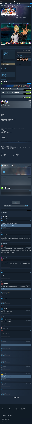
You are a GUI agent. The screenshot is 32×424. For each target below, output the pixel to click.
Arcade (18, 23)
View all (29, 190)
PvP (8, 23)
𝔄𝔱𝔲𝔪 (3, 306)
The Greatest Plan (5, 243)
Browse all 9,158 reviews (16, 397)
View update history (4, 73)
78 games (4, 244)
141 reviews (7, 270)
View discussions (3, 75)
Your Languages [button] (4, 212)
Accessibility (16, 408)
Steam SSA (3, 408)
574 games (4, 328)
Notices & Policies (17, 409)
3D (12, 23)
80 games (4, 218)
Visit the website (3, 72)
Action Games (4, 5)
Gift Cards (3, 412)
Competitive (21, 23)
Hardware (10, 409)
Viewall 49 (29, 59)
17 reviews (6, 218)
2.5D (27, 23)
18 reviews (4, 258)
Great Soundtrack (24, 23)
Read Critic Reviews (7, 188)
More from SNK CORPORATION (8, 165)
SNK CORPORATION (14, 21)
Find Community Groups (4, 76)
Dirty (3, 281)
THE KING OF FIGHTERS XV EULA (5, 64)
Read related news (4, 74)
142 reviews (7, 328)
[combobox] (23, 3)
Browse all (29, 100)
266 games (4, 270)
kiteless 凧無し (4, 327)
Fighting (5, 23)
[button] (1, 3)
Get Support (22, 409)
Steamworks (3, 409)
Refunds (15, 412)
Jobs (9, 408)
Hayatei (3, 316)
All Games (2, 5)
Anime (16, 23)
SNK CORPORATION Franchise (10, 5)
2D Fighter (3, 23)
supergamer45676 (5, 257)
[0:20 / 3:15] (16, 33)
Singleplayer (14, 23)
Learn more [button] (29, 83)
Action (6, 23)
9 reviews (6, 244)
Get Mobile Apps (23, 408)
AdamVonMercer (5, 217)
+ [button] (28, 23)
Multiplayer (10, 23)
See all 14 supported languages (20, 55)
